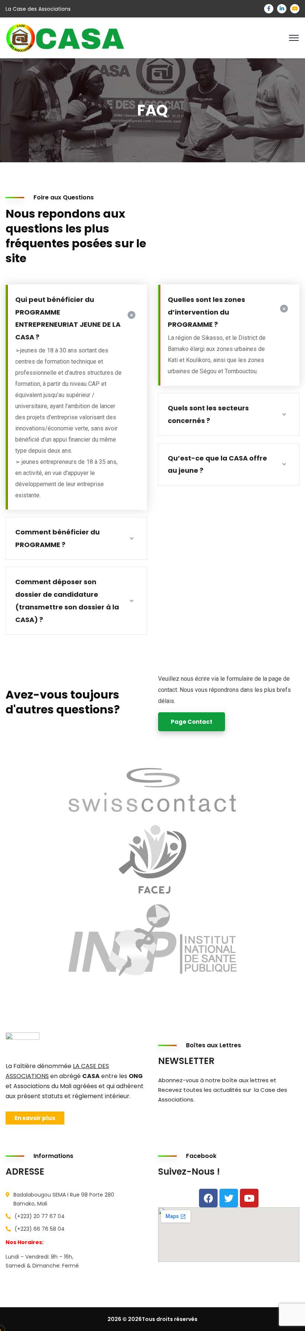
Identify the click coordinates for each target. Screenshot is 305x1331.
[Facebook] (208, 1198)
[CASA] (72, 37)
